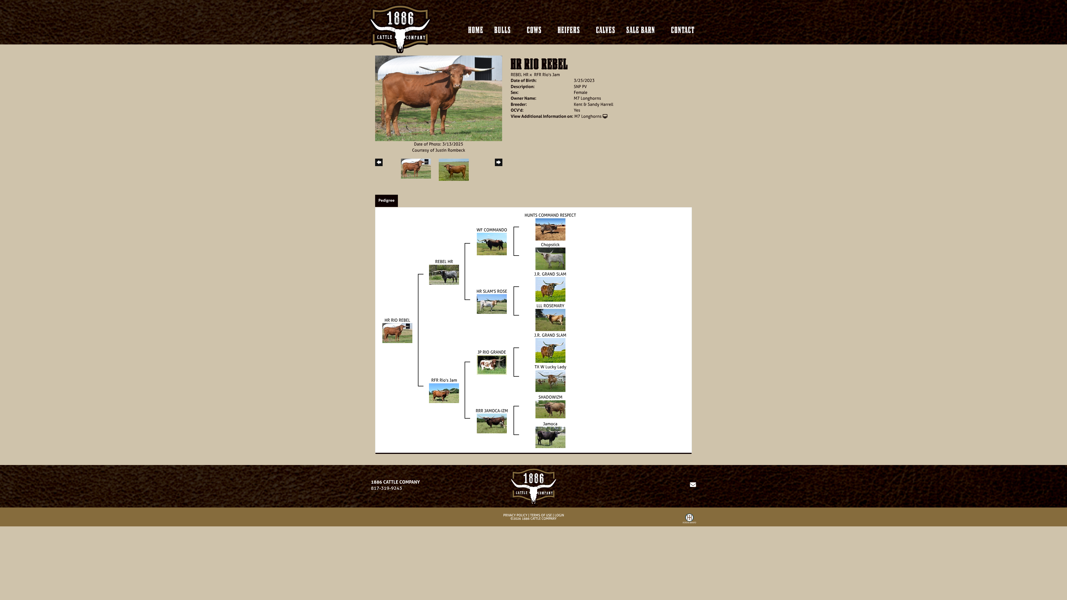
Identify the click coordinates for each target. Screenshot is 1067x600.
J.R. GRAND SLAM (550, 274)
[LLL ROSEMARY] (550, 319)
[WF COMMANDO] (492, 244)
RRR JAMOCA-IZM (492, 411)
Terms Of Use (541, 515)
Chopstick (550, 245)
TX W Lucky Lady (550, 367)
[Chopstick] (550, 258)
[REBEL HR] (444, 274)
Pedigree (386, 200)
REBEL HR (519, 75)
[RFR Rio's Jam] (444, 393)
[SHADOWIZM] (550, 409)
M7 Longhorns (588, 116)
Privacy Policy (515, 515)
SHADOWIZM (550, 397)
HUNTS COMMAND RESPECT (550, 215)
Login (559, 515)
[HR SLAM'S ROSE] (492, 303)
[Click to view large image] (438, 98)
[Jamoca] (550, 437)
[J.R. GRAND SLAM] (550, 289)
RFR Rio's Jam (547, 75)
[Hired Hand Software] (689, 520)
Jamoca (550, 424)
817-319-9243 (386, 488)
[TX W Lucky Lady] (550, 380)
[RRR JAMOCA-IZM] (492, 423)
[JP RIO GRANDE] (492, 365)
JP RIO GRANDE (492, 352)
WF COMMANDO (492, 230)
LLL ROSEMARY (550, 306)
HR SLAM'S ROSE (492, 291)
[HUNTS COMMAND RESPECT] (550, 229)
